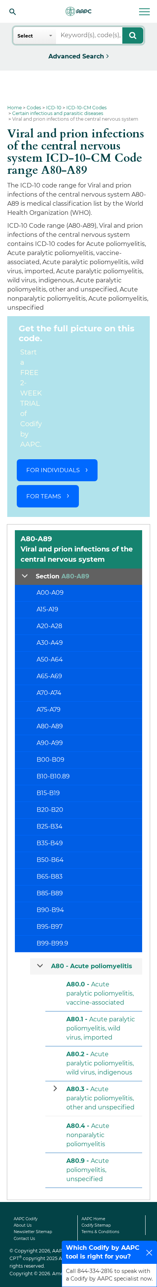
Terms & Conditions (100, 1231)
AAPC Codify (25, 1218)
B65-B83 (49, 876)
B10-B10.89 (53, 776)
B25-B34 (49, 826)
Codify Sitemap (96, 1225)
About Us (23, 1225)
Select (25, 36)
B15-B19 (48, 793)
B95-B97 (49, 926)
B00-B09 (50, 759)
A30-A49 (50, 642)
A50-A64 (50, 659)
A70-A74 (49, 692)
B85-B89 (50, 893)
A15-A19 (47, 609)
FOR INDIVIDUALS (53, 470)
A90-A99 (50, 743)
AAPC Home (93, 1218)
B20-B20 (50, 809)
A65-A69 (49, 676)
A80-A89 (50, 726)
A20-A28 (49, 626)
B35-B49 (50, 843)
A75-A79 (49, 709)
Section (62, 576)
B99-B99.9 (52, 943)
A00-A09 (50, 592)
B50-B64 (50, 859)
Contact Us (24, 1238)
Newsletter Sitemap (33, 1231)
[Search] (12, 11)
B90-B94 (50, 910)
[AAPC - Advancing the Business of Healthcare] (78, 11)
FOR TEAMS (43, 496)
